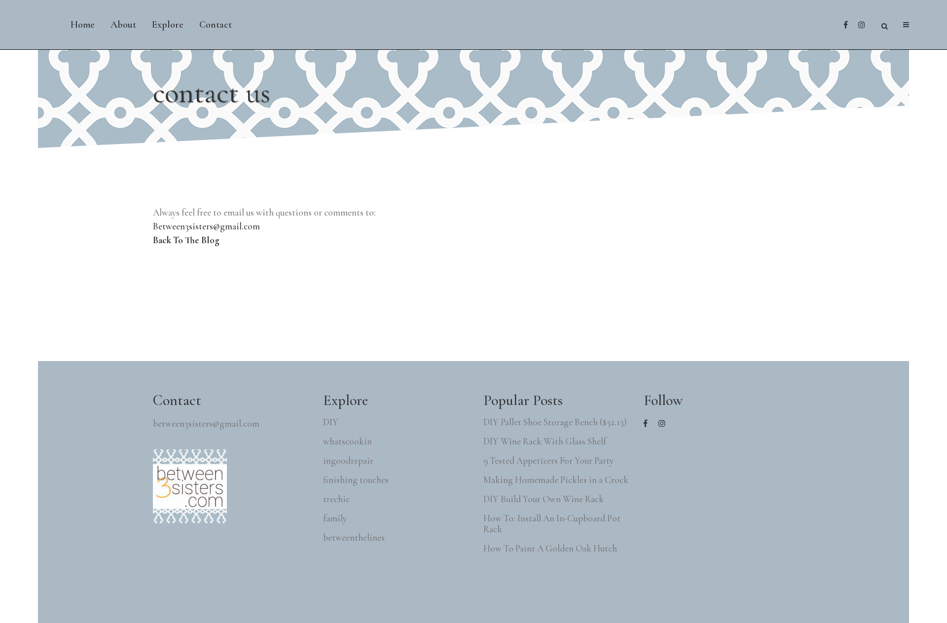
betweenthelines (354, 537)
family (335, 518)
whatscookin (347, 441)
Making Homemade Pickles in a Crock (555, 480)
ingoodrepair (348, 460)
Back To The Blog (186, 240)
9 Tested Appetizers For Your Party (548, 460)
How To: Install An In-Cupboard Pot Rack (551, 524)
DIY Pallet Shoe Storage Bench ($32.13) (555, 422)
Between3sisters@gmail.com (206, 226)
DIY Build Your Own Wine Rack (543, 499)
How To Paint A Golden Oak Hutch (550, 548)
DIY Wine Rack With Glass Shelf (544, 441)
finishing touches (356, 480)
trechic (336, 499)
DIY (330, 422)
